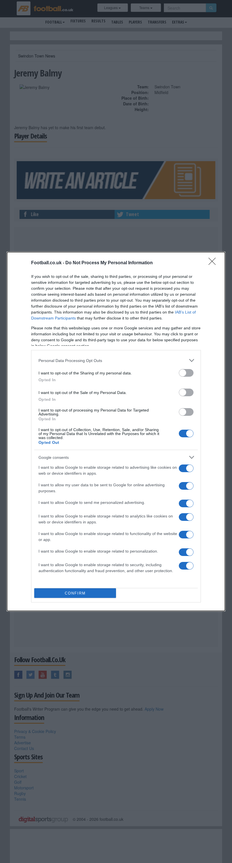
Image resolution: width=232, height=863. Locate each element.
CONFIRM (75, 593)
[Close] (214, 263)
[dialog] (116, 431)
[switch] (186, 373)
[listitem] (116, 360)
